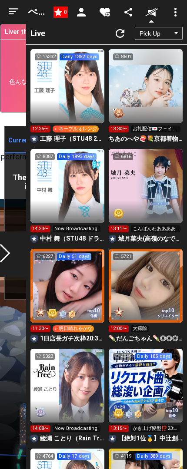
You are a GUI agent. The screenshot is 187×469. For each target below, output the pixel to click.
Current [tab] (19, 140)
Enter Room (67, 94)
